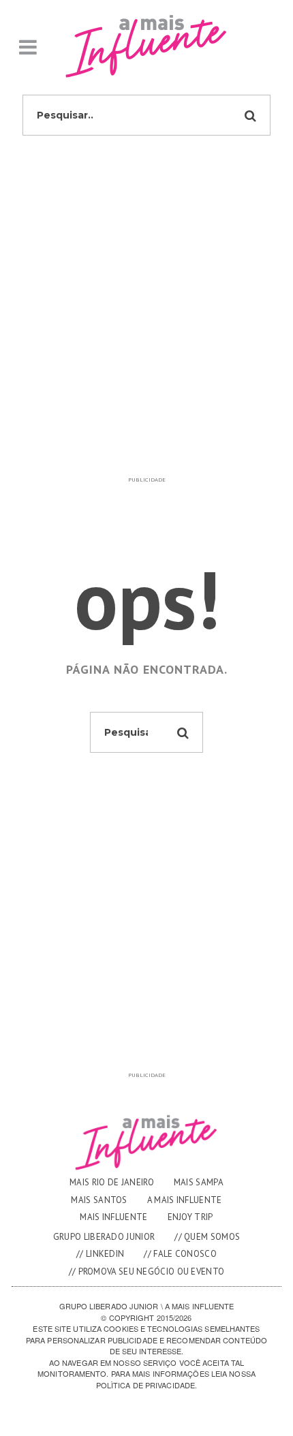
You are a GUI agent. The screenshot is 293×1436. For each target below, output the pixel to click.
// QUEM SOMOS (207, 1237)
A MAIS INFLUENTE (184, 1200)
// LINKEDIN (100, 1254)
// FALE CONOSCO (180, 1254)
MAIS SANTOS (99, 1200)
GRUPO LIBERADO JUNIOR (104, 1237)
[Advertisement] (146, 323)
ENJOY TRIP (190, 1217)
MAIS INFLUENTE (113, 1217)
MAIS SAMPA (198, 1182)
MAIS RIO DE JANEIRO (112, 1182)
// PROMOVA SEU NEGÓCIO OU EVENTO (147, 1271)
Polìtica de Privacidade (145, 1384)
